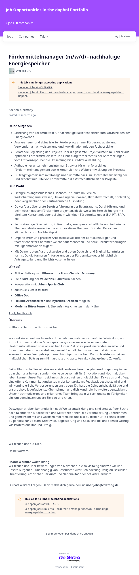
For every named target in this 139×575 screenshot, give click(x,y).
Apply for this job (20, 313)
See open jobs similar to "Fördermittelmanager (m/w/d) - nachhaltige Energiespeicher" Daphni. (71, 94)
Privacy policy (61, 566)
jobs (10, 36)
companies (26, 36)
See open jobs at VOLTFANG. (35, 87)
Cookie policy (77, 566)
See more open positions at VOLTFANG (69, 533)
